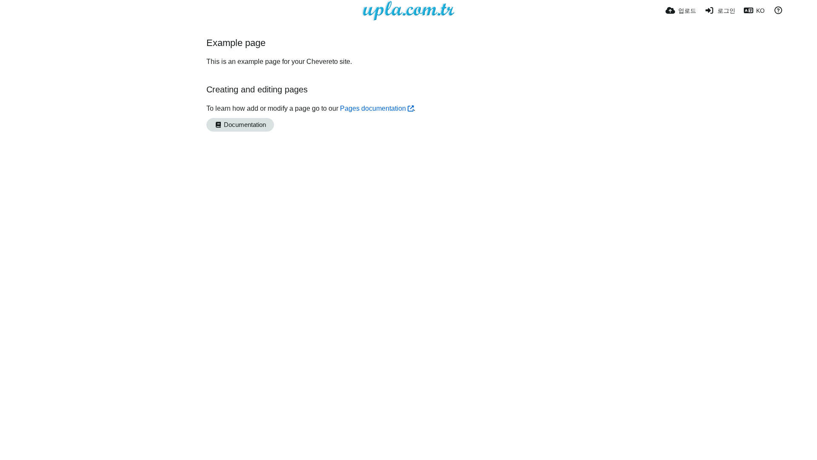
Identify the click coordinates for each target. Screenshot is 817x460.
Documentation (244, 124)
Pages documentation (373, 108)
